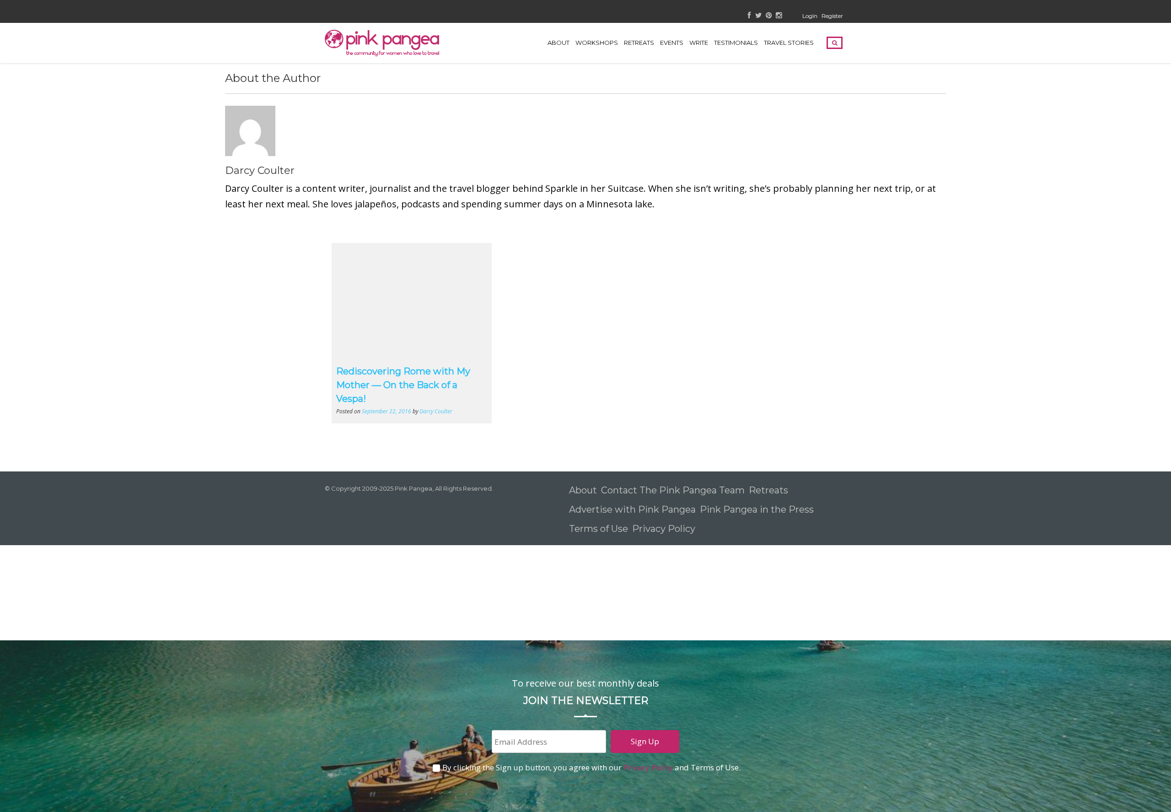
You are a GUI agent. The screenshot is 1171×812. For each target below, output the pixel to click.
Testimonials (736, 42)
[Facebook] (749, 15)
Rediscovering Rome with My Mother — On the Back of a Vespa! (403, 385)
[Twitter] (758, 15)
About (558, 42)
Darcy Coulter (260, 170)
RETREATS (639, 42)
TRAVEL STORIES (789, 42)
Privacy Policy (665, 528)
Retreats (768, 490)
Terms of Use (598, 528)
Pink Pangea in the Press (757, 509)
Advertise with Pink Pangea (632, 509)
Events (671, 42)
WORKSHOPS (596, 42)
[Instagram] (779, 15)
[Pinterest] (769, 15)
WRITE (698, 42)
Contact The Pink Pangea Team (673, 490)
